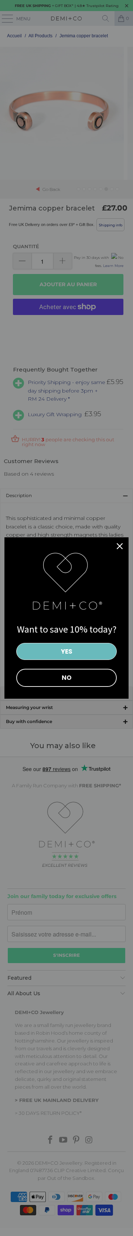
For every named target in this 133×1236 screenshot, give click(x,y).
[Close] (120, 546)
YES (66, 651)
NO (67, 677)
